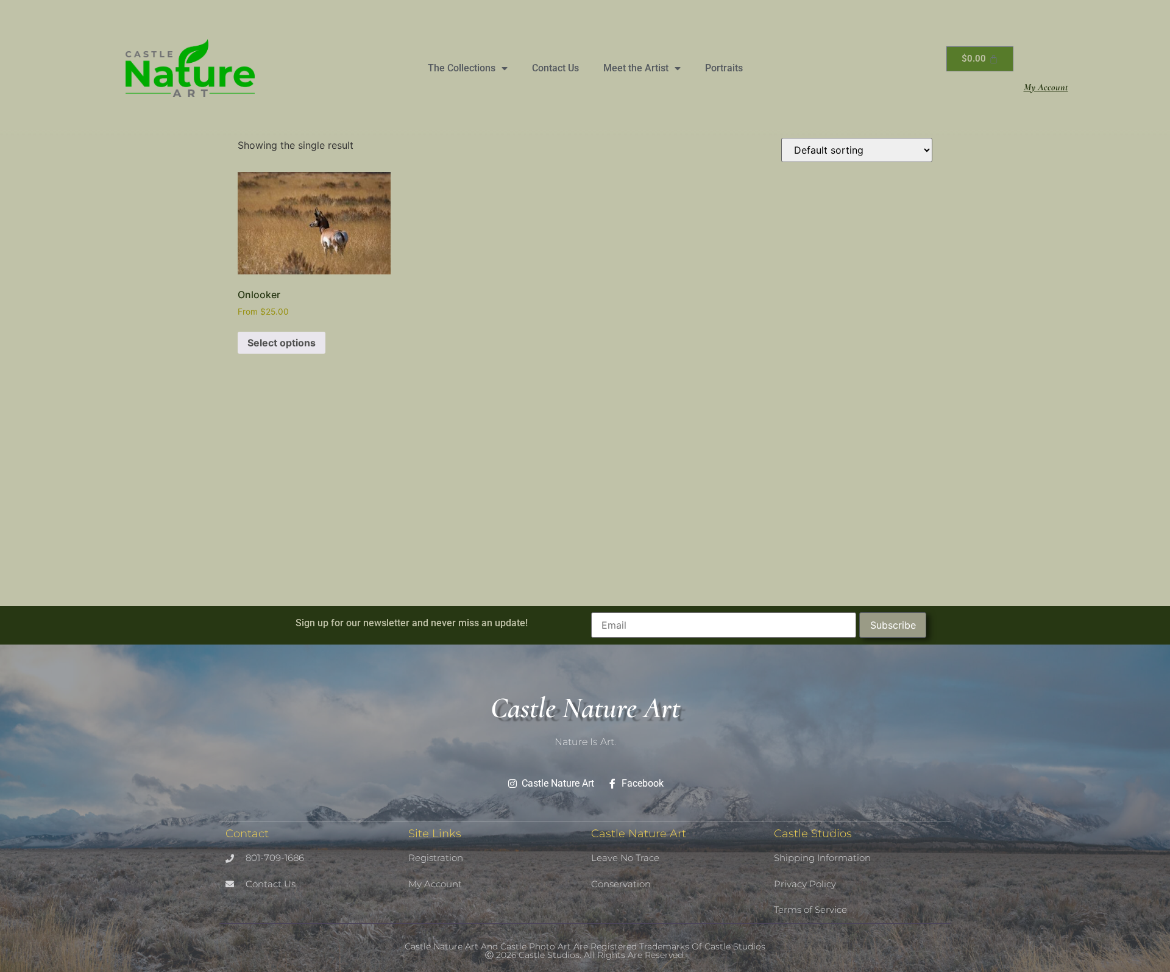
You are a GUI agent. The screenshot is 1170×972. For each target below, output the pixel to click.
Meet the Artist (635, 68)
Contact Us (555, 68)
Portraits (724, 68)
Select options (281, 343)
